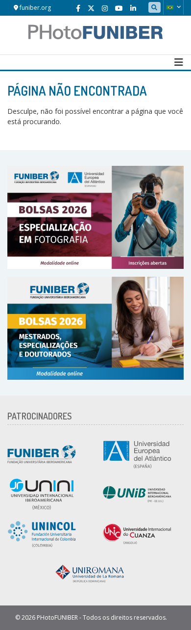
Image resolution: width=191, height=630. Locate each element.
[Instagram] (105, 8)
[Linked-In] (133, 8)
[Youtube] (119, 8)
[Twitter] (91, 8)
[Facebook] (78, 8)
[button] (173, 7)
